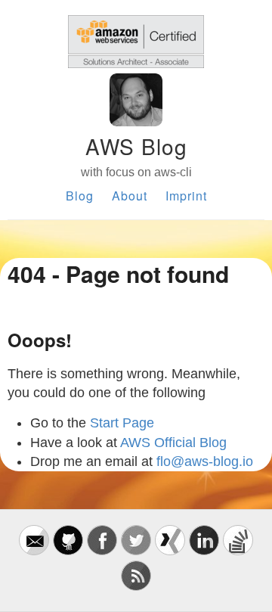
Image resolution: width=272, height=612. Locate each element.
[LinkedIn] (204, 550)
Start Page (122, 422)
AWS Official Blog (173, 442)
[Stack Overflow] (238, 550)
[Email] (34, 550)
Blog (80, 195)
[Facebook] (102, 550)
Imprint (186, 195)
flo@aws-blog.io (204, 461)
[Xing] (170, 550)
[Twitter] (136, 550)
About (129, 195)
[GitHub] (68, 550)
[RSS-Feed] (136, 586)
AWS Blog (136, 146)
